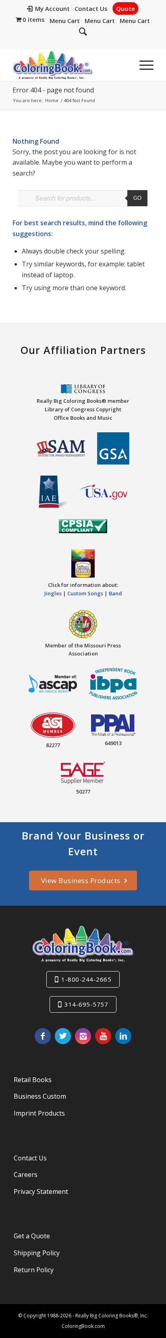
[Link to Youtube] (103, 1036)
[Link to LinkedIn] (123, 1036)
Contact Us (91, 8)
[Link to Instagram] (83, 1036)
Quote (125, 8)
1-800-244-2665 (86, 979)
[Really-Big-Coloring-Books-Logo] (68, 65)
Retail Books (33, 1079)
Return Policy (34, 1269)
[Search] (83, 31)
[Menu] (142, 65)
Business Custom (40, 1096)
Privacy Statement (41, 1191)
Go (137, 198)
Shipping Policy (37, 1252)
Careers (25, 1174)
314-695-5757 (86, 1004)
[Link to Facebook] (43, 1036)
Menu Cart (65, 21)
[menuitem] (48, 8)
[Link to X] (63, 1036)
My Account (52, 8)
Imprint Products (39, 1113)
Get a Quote (32, 1235)
